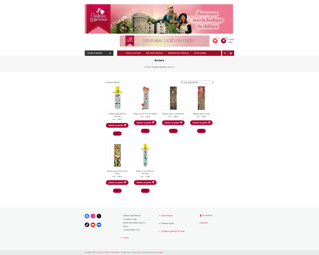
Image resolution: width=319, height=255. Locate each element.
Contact (126, 238)
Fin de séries (200, 53)
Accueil (147, 67)
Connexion (203, 223)
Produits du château (178, 53)
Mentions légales (167, 223)
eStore (138, 252)
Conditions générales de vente (173, 231)
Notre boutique (167, 215)
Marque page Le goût (201, 114)
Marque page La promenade (173, 114)
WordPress (160, 252)
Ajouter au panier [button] (115, 125)
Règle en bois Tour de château (145, 114)
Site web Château (154, 53)
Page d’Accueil (133, 53)
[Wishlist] (215, 41)
